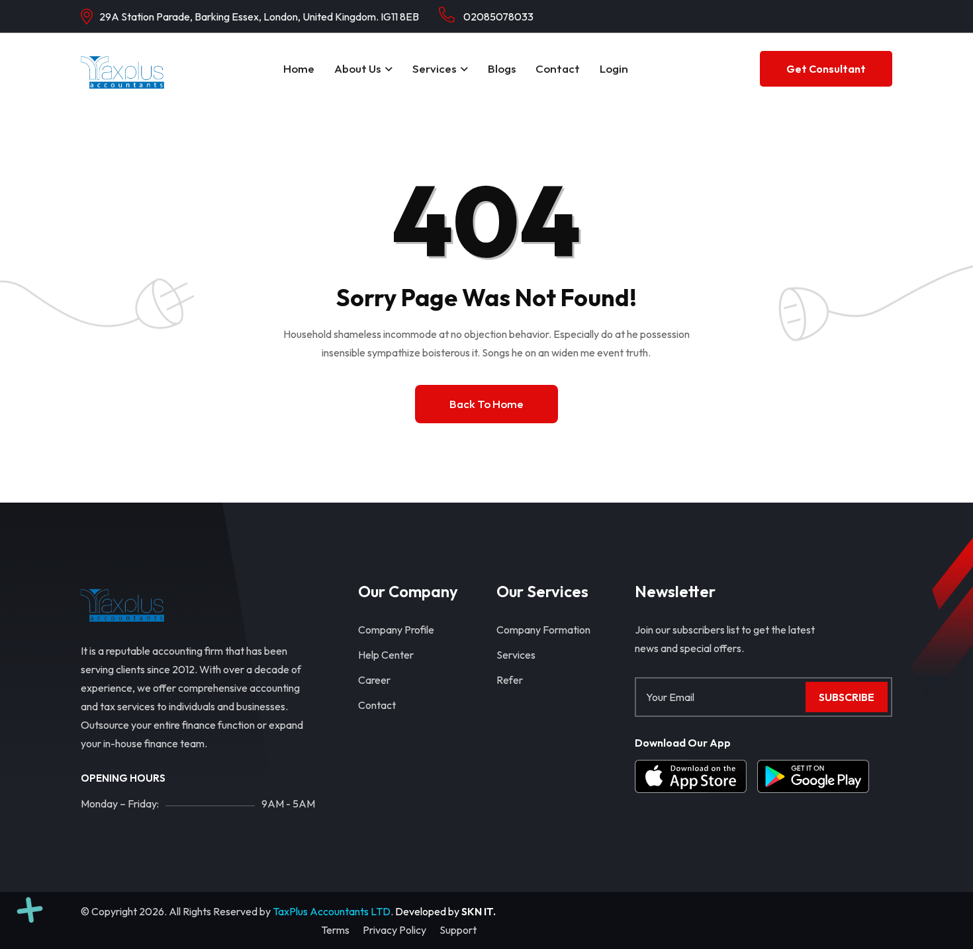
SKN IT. (478, 911)
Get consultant (826, 68)
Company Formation (543, 629)
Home (298, 68)
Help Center (386, 654)
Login (614, 68)
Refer (509, 679)
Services (434, 68)
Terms (335, 929)
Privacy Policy (394, 929)
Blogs (502, 68)
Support (458, 929)
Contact (557, 68)
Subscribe (846, 697)
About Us (357, 68)
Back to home (486, 404)
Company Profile (396, 629)
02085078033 (497, 16)
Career (374, 679)
